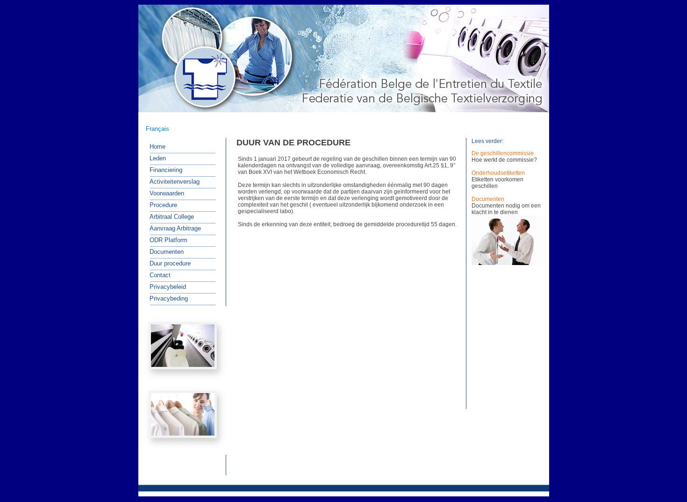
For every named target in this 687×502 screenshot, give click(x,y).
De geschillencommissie (503, 153)
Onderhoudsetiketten (498, 173)
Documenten (488, 199)
